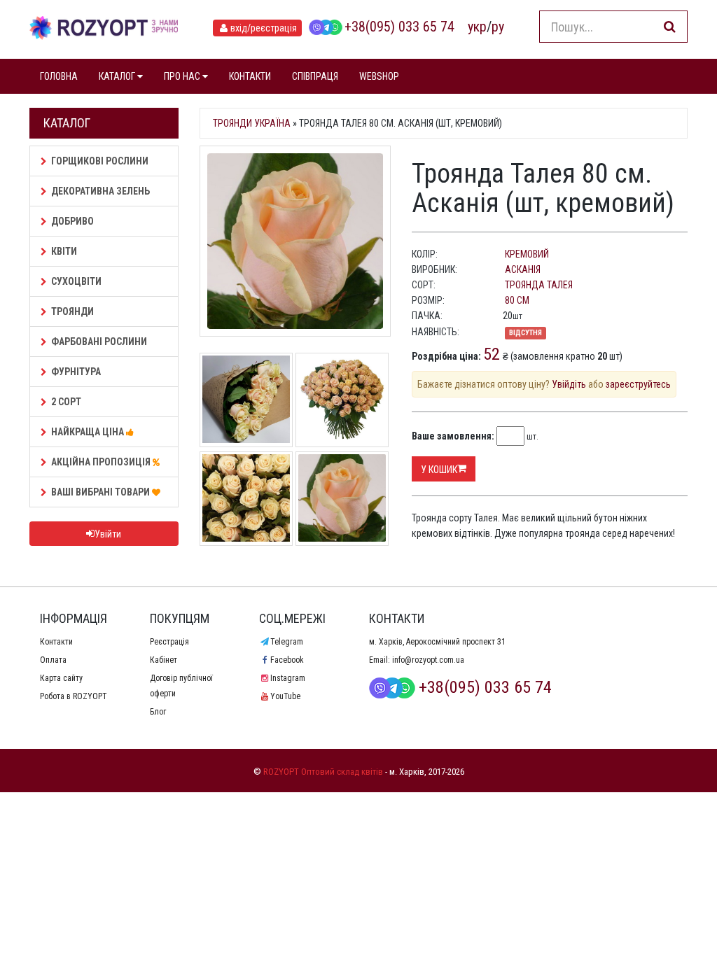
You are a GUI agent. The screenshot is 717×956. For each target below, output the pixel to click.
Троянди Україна (252, 123)
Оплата (53, 660)
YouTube (285, 696)
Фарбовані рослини (99, 341)
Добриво (72, 221)
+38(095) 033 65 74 (399, 26)
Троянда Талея (539, 284)
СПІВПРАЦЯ (315, 76)
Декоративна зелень (100, 191)
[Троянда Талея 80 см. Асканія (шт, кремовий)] (295, 241)
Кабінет (163, 660)
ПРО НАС (183, 76)
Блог (158, 712)
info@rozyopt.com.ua (428, 660)
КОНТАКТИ (250, 76)
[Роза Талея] (342, 496)
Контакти (56, 642)
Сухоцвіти (76, 281)
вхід (263, 28)
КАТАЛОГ (118, 76)
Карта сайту (61, 678)
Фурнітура (76, 371)
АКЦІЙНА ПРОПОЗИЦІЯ (102, 462)
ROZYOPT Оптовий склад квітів (323, 771)
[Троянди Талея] (246, 496)
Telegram (286, 642)
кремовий (527, 254)
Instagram (287, 678)
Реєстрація (169, 642)
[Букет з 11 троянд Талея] (246, 398)
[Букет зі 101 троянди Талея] (342, 398)
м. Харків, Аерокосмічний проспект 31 (437, 642)
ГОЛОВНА (59, 76)
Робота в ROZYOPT (73, 696)
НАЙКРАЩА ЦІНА (88, 431)
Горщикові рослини (99, 161)
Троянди (72, 311)
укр (477, 26)
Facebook (286, 660)
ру (498, 26)
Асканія (523, 269)
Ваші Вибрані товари (101, 492)
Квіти (64, 251)
